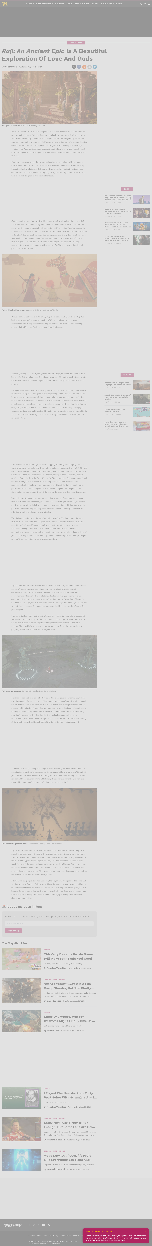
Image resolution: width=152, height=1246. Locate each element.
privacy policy (118, 1238)
